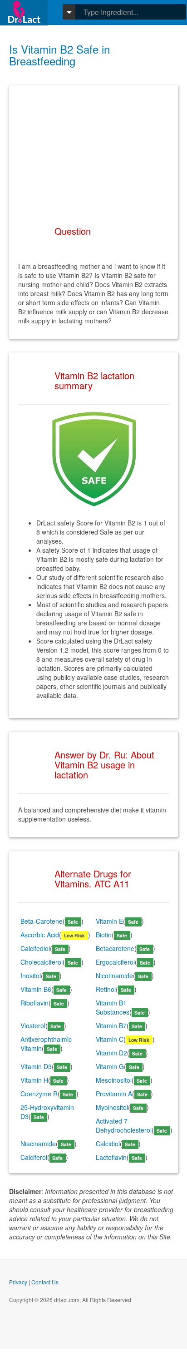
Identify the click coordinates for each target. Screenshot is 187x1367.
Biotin (104, 934)
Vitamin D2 (111, 1052)
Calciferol (33, 1157)
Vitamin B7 (111, 1025)
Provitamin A (114, 1093)
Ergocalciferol (115, 961)
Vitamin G (110, 1066)
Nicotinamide (114, 975)
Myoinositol (112, 1107)
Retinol (106, 989)
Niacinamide (38, 1143)
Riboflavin (34, 1002)
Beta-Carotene (41, 921)
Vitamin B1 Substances (112, 1007)
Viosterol (32, 1025)
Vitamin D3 (36, 1066)
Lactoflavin (111, 1157)
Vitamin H (34, 1080)
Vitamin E (109, 921)
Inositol (30, 975)
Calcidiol (108, 1143)
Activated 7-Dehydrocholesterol (124, 1125)
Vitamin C (109, 1039)
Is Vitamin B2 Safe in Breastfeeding (59, 55)
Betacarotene (115, 948)
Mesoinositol (114, 1080)
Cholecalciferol (41, 961)
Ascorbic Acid (39, 934)
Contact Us (45, 1282)
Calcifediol (35, 948)
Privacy (18, 1282)
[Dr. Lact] (24, 12)
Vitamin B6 (35, 989)
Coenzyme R (39, 1093)
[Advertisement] (93, 151)
